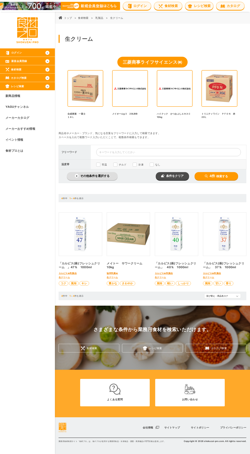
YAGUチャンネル (17, 107)
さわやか (127, 283)
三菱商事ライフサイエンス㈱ (152, 62)
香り (229, 283)
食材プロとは (14, 150)
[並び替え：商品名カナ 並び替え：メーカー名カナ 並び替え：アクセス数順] (222, 295)
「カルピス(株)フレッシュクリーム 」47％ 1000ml (79, 265)
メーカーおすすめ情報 (20, 128)
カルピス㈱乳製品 (68, 273)
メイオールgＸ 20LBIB (124, 113)
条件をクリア (175, 175)
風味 (74, 283)
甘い (218, 283)
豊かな (113, 283)
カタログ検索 (219, 348)
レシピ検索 (155, 348)
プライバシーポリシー (233, 427)
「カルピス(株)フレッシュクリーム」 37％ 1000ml (223, 265)
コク (63, 283)
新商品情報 (12, 96)
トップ (68, 17)
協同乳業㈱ (112, 273)
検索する (219, 176)
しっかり (183, 283)
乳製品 (99, 17)
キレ (84, 283)
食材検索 (83, 17)
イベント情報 (14, 139)
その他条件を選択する (95, 175)
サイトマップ (172, 427)
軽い (170, 283)
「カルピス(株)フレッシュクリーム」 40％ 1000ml (175, 265)
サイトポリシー (200, 427)
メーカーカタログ (17, 117)
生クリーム (116, 17)
